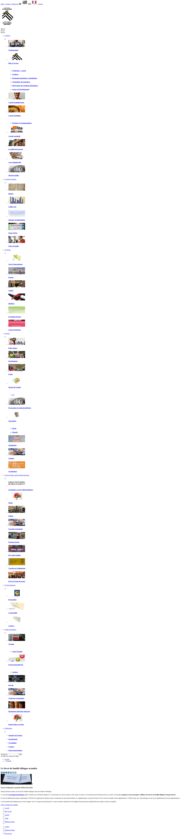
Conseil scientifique (14, 115)
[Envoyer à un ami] (13, 773)
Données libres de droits (16, 724)
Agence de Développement (20, 89)
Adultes (10, 290)
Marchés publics (13, 175)
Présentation (12, 600)
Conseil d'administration (16, 102)
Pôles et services (13, 63)
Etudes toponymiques (15, 750)
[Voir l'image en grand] (17, 784)
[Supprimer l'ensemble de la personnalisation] (9, 773)
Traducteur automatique (16, 698)
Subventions (12, 421)
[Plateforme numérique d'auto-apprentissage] (16, 274)
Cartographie (12, 613)
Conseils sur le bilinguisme (16, 568)
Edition (10, 516)
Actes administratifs (14, 162)
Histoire (10, 194)
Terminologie (12, 471)
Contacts (11, 626)
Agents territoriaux (14, 330)
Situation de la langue (15, 735)
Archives (15, 672)
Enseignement (12, 361)
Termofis (11, 644)
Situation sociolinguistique (16, 220)
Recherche (15, 4)
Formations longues (14, 317)
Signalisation (12, 445)
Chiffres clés (12, 207)
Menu (2, 4)
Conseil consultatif (14, 136)
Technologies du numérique (21, 82)
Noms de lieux (12, 233)
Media (10, 503)
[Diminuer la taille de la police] (2, 773)
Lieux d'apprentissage (15, 264)
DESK (14, 428)
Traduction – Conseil (19, 71)
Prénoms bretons (13, 542)
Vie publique (12, 743)
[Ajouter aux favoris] (15, 773)
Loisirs (10, 374)
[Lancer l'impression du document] (11, 773)
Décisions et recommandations (22, 123)
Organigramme (13, 50)
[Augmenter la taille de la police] (4, 773)
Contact (40, 4)
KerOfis (10, 685)
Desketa (11, 277)
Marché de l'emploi (14, 387)
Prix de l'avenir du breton (16, 581)
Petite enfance (12, 348)
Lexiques (11, 747)
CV (13, 395)
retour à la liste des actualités (9, 805)
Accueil (7, 759)
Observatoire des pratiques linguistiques (25, 85)
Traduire (11, 458)
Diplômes (11, 303)
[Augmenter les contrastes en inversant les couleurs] (6, 773)
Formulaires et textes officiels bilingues (20, 490)
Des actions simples (14, 555)
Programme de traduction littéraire (19, 408)
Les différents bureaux (15, 149)
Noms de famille (13, 246)
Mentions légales (10, 822)
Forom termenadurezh (15, 665)
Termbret (15, 74)
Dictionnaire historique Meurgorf (19, 711)
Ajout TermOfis (17, 651)
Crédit (6, 818)
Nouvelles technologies (15, 529)
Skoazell (15, 432)
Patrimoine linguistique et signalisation (24, 78)
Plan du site (8, 811)
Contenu (7, 4)
